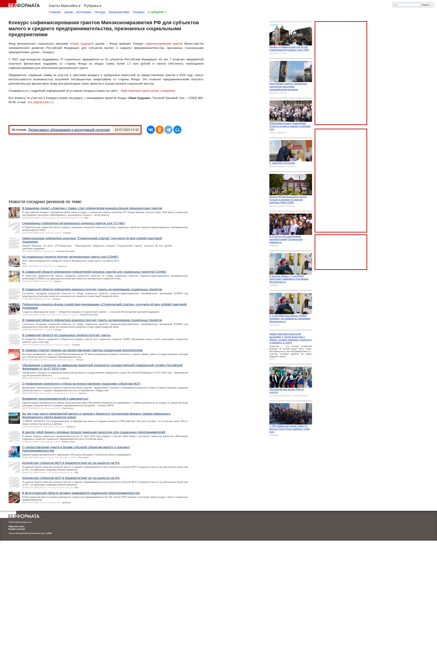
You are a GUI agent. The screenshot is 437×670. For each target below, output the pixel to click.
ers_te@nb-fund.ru (40, 102)
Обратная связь (17, 526)
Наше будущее (81, 43)
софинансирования (158, 43)
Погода (100, 12)
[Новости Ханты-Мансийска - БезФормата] (20, 4)
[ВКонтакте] (151, 130)
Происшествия (118, 12)
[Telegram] (168, 130)
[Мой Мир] (177, 130)
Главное (55, 12)
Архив (68, 12)
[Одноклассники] (160, 130)
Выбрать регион (17, 529)
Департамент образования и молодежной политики (69, 130)
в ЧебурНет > (157, 12)
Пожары (138, 12)
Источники (83, 12)
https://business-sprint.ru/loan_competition (148, 90)
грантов (178, 43)
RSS (49, 533)
